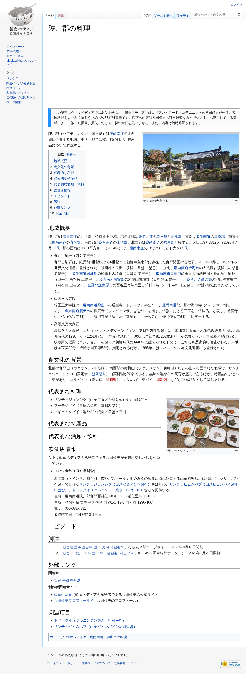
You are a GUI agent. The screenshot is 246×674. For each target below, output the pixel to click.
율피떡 (111, 380)
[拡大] (237, 200)
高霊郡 (176, 236)
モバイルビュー (138, 663)
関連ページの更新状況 (20, 83)
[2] (185, 247)
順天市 (84, 311)
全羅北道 (94, 285)
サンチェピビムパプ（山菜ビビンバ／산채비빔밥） (95, 626)
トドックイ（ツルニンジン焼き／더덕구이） (108, 490)
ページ (49, 15)
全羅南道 (72, 311)
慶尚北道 (145, 236)
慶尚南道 (117, 134)
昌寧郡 (219, 236)
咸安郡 (119, 279)
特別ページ (13, 88)
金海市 (193, 268)
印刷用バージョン (18, 92)
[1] (57, 247)
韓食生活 (61, 594)
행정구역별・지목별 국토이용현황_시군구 (96, 553)
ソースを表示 (163, 15)
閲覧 (147, 15)
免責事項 (119, 663)
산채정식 (99, 374)
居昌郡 (169, 242)
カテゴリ (56, 637)
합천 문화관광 (65, 580)
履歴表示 (183, 15)
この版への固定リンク (20, 97)
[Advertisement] (144, 71)
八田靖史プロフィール (72, 600)
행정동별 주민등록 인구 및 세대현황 (92, 547)
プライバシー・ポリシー (63, 663)
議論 (61, 15)
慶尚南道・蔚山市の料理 (108, 637)
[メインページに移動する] (21, 19)
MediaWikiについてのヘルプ (21, 62)
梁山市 (102, 305)
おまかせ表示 (15, 56)
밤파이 (161, 380)
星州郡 (161, 236)
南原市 (107, 285)
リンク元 (12, 78)
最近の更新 (13, 51)
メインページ (15, 46)
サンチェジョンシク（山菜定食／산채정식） (115, 484)
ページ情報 (13, 102)
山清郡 (122, 242)
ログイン (236, 4)
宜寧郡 (75, 242)
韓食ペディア (76, 637)
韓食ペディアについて (96, 663)
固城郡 (91, 273)
